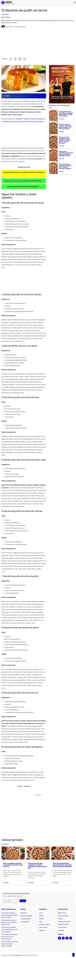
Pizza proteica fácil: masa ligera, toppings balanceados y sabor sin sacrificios (9, 915)
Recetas (8, 17)
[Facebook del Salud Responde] (59, 939)
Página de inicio (62, 913)
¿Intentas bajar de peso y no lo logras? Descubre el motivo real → (23, 173)
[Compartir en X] (15, 59)
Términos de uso (62, 927)
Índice (8, 96)
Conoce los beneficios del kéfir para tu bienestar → (24, 187)
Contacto (60, 918)
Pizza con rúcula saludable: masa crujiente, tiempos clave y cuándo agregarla (9, 929)
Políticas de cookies (63, 924)
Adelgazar (41, 930)
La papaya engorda (25, 918)
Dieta (40, 921)
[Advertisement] (38, 42)
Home (3, 17)
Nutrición (41, 918)
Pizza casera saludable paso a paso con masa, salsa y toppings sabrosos (9, 937)
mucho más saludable (34, 159)
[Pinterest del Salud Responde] (70, 939)
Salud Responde (16, 955)
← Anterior (19, 786)
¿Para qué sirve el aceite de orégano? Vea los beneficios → (23, 181)
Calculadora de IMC (63, 916)
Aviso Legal (61, 930)
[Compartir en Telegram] (24, 59)
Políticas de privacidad (64, 921)
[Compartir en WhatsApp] (19, 59)
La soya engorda (24, 921)
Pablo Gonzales (9, 26)
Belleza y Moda (43, 927)
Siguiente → (28, 786)
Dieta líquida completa (26, 916)
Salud (40, 913)
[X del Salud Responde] (66, 939)
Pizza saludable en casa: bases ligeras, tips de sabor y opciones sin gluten (9, 944)
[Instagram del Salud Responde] (63, 939)
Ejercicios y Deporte (44, 924)
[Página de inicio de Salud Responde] (7, 2)
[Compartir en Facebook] (10, 59)
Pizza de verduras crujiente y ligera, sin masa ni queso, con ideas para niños (9, 922)
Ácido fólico (23, 913)
